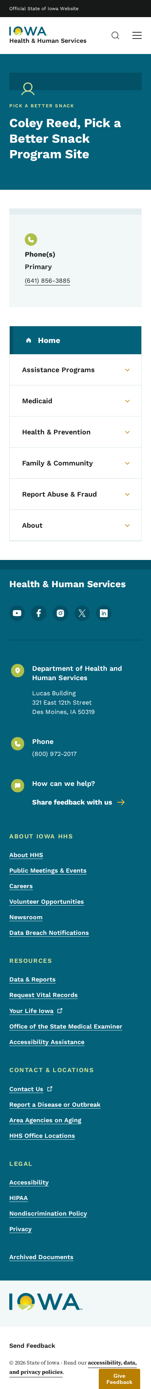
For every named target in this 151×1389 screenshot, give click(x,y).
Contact (26, 1089)
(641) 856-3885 (47, 280)
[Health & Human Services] (28, 31)
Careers (21, 886)
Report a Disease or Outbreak (55, 1104)
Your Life (31, 1011)
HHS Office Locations (42, 1135)
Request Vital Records (43, 995)
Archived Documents (41, 1257)
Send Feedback (32, 1345)
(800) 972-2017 (54, 753)
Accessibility (29, 1182)
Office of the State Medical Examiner (65, 1026)
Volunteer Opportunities (46, 901)
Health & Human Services (48, 40)
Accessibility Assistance (46, 1042)
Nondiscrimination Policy (48, 1213)
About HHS (26, 855)
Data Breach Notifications (49, 932)
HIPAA (18, 1198)
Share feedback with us (72, 802)
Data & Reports (32, 979)
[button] (119, 1379)
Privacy (20, 1229)
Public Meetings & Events (48, 870)
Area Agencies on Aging (45, 1120)
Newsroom (26, 917)
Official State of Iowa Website (44, 8)
